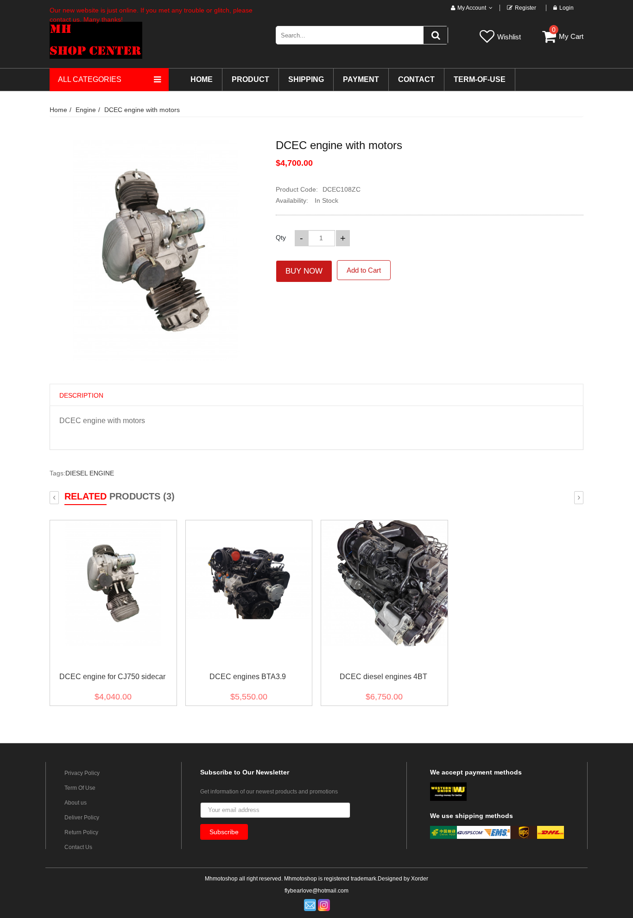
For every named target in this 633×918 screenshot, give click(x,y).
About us (75, 802)
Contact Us (78, 847)
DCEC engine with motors (142, 109)
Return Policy (81, 832)
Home (58, 109)
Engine (86, 109)
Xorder (419, 878)
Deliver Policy (81, 817)
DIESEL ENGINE (89, 473)
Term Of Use (79, 788)
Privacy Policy (82, 773)
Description (81, 395)
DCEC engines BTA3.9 (247, 677)
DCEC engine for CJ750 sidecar (112, 677)
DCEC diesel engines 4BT (383, 677)
